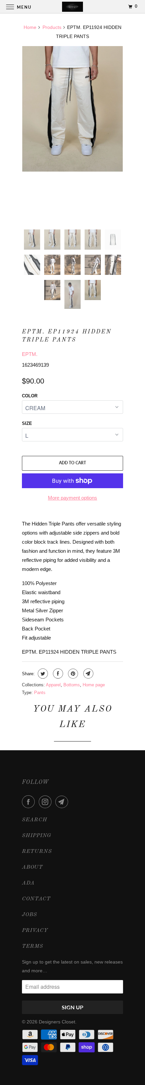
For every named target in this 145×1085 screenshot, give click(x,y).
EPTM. (29, 354)
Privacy (35, 930)
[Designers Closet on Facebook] (29, 801)
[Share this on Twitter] (42, 673)
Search (34, 820)
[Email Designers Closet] (63, 801)
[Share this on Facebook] (57, 673)
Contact (36, 899)
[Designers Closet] (72, 6)
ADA (28, 883)
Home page (94, 684)
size (27, 423)
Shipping (36, 835)
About (32, 867)
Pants (40, 692)
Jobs (29, 914)
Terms (32, 946)
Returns (37, 851)
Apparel (53, 684)
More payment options (72, 498)
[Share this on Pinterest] (72, 673)
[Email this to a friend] (87, 673)
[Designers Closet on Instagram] (46, 801)
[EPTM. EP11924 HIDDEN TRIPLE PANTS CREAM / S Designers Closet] (72, 109)
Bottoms (71, 684)
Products (51, 27)
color (29, 395)
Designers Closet (57, 1021)
